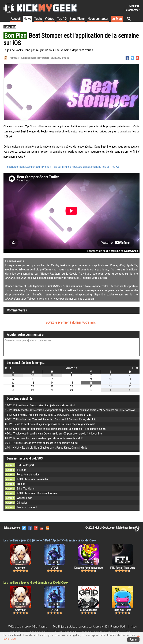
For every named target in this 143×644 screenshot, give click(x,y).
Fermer (133, 639)
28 (52, 390)
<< (5, 367)
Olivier (16, 57)
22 (71, 386)
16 (91, 382)
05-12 (53, 433)
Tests (38, 18)
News (27, 18)
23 (91, 386)
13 (32, 382)
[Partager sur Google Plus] (137, 57)
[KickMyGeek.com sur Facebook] (30, 527)
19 (13, 386)
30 (32, 375)
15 (71, 382)
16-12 (70, 410)
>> (137, 367)
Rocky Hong (10, 27)
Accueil (16, 18)
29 (71, 390)
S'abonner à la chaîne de (112, 251)
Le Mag (116, 18)
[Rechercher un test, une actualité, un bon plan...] (130, 18)
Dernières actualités (20, 398)
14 (52, 382)
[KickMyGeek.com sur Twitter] (24, 527)
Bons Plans (77, 18)
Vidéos (49, 18)
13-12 (48, 414)
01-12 (44, 438)
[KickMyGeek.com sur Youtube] (42, 527)
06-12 (50, 419)
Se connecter (132, 10)
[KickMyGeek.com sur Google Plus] (36, 527)
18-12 (40, 405)
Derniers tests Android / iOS (25, 458)
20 (32, 386)
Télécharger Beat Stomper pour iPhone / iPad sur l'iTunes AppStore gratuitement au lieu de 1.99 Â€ (62, 166)
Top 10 (62, 18)
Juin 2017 (71, 368)
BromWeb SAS (134, 529)
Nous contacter (98, 18)
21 (52, 386)
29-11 (41, 443)
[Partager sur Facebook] (127, 57)
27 (32, 390)
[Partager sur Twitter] (132, 57)
